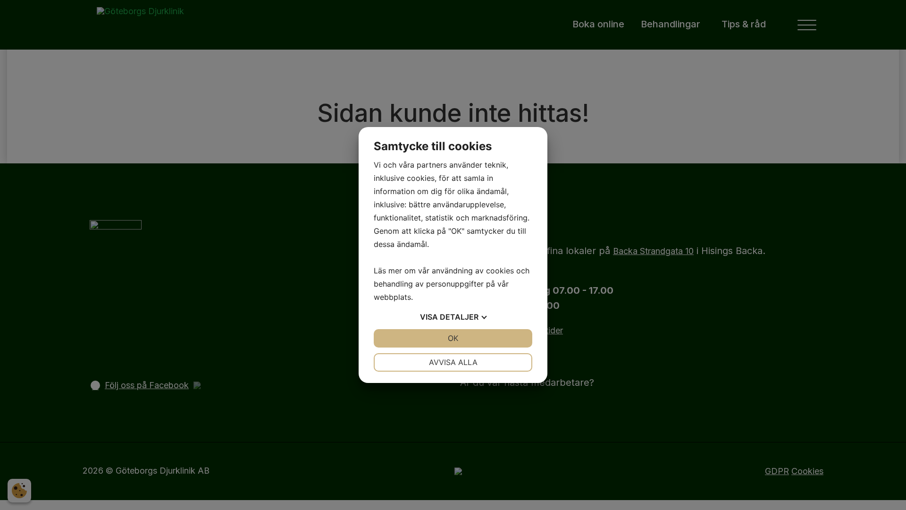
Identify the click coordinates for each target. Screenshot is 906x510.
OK (453, 338)
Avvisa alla (453, 362)
